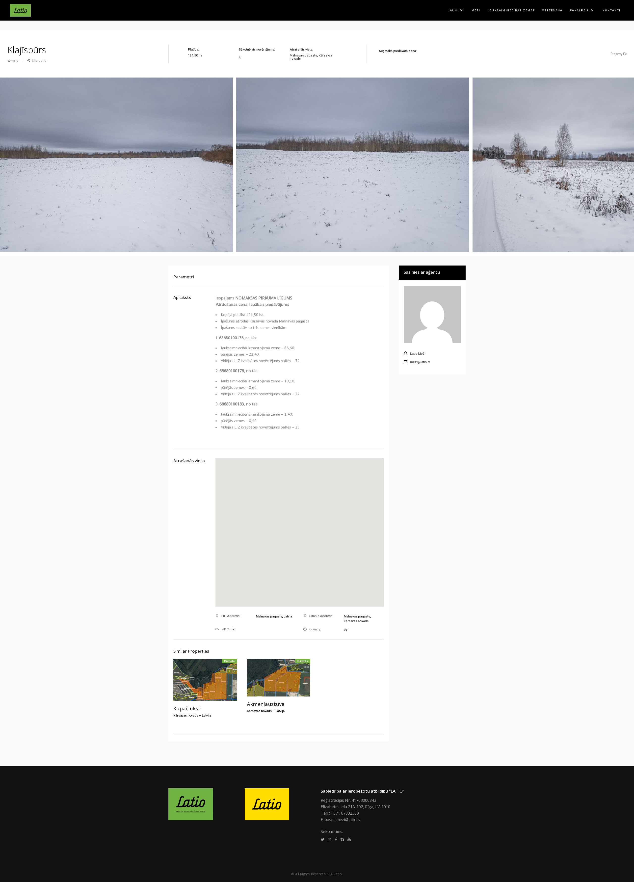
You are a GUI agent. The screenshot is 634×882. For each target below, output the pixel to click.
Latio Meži (417, 353)
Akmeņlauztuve (265, 704)
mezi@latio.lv (420, 362)
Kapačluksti (187, 708)
